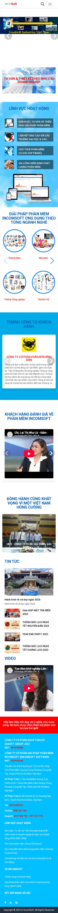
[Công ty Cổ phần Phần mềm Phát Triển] (11, 4)
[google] (11, 903)
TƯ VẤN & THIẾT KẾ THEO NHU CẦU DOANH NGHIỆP (29, 80)
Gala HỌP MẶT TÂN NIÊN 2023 (36, 612)
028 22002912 (16, 805)
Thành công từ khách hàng (18, 877)
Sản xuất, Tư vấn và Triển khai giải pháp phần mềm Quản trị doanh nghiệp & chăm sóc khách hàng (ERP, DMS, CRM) (27, 834)
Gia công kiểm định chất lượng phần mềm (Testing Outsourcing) (34, 165)
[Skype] (16, 903)
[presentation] (8, 36)
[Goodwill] (29, 25)
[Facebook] (5, 903)
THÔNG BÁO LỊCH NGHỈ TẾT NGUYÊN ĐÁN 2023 (35, 624)
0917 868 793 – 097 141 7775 (28, 816)
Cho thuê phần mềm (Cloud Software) (31, 151)
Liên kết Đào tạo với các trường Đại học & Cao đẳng (34, 137)
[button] (52, 260)
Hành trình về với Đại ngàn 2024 (22, 599)
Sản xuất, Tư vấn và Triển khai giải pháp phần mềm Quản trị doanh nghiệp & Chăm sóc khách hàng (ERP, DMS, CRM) (35, 123)
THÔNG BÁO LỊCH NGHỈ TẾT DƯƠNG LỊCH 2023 (35, 648)
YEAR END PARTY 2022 (35, 634)
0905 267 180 (19, 810)
